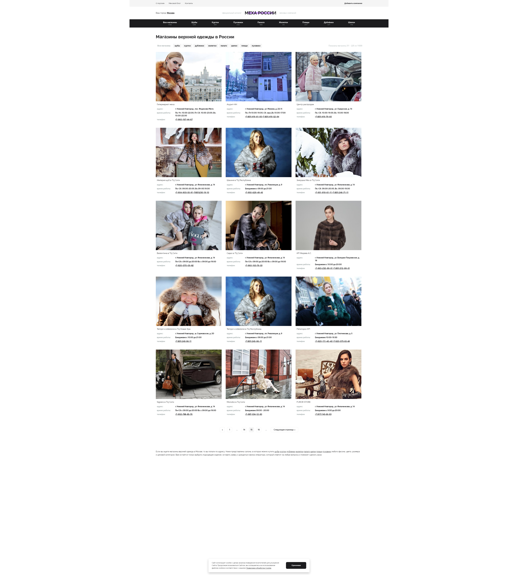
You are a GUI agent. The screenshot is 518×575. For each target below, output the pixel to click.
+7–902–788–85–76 (183, 414)
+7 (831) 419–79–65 (323, 117)
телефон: (161, 119)
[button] (189, 76)
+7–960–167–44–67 (184, 119)
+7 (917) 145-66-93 (323, 414)
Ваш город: (161, 13)
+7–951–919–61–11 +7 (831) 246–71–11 (331, 192)
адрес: (160, 109)
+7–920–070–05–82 (184, 265)
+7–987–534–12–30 (253, 414)
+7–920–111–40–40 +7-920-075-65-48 (332, 341)
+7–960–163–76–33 (253, 265)
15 (251, 430)
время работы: (164, 113)
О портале (160, 3)
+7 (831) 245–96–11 (253, 341)
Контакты (189, 3)
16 (259, 430)
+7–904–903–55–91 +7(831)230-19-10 (192, 192)
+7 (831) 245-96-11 (183, 341)
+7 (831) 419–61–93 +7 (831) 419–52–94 (262, 117)
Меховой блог (175, 3)
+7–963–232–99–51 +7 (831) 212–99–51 (332, 268)
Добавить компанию (353, 3)
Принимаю (296, 565)
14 (244, 430)
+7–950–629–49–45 (254, 192)
